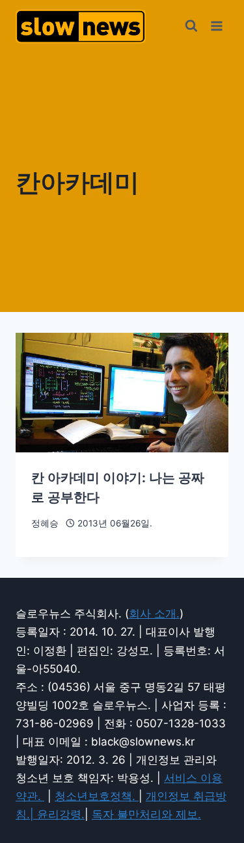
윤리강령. (61, 814)
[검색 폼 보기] (191, 25)
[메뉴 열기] (216, 26)
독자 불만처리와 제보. (146, 814)
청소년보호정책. (97, 796)
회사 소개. (154, 613)
